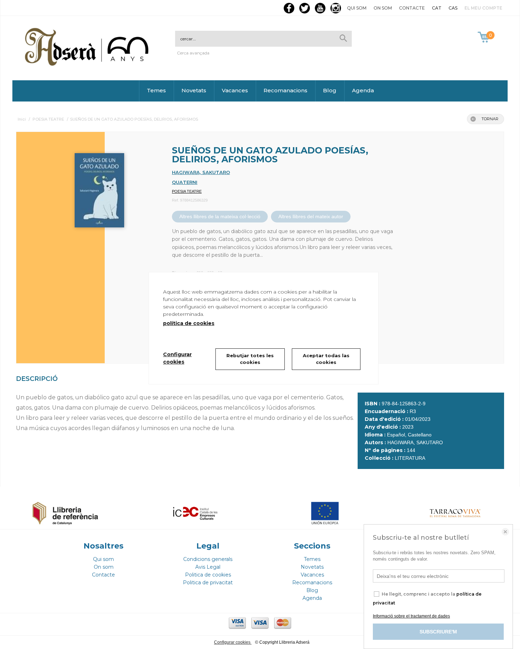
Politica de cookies (208, 575)
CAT (436, 8)
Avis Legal (207, 567)
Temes (156, 90)
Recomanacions (285, 90)
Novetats (193, 90)
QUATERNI (184, 182)
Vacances (235, 90)
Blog (329, 90)
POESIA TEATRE (187, 191)
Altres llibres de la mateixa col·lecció (219, 216)
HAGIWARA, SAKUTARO (201, 172)
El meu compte (483, 8)
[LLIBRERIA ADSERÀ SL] (88, 64)
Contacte (412, 8)
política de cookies (188, 323)
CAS (453, 8)
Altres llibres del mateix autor (310, 216)
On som (383, 8)
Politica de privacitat (208, 582)
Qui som (356, 8)
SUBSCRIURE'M (438, 631)
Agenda (363, 90)
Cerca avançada (193, 53)
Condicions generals (207, 559)
